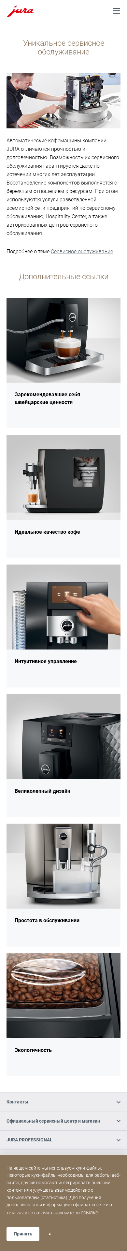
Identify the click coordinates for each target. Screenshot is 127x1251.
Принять (23, 1233)
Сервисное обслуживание (82, 251)
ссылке (89, 1212)
